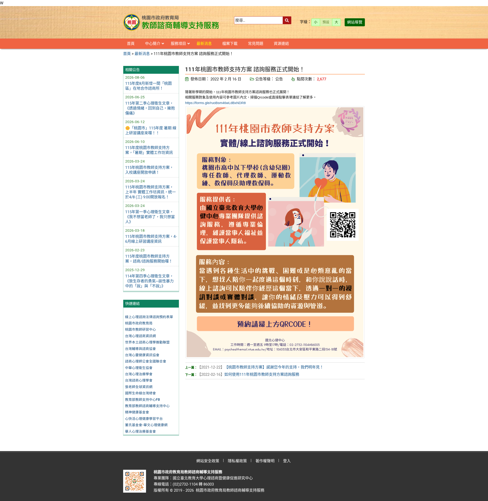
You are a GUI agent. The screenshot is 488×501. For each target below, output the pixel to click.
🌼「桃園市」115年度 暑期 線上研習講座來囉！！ (150, 130)
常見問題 (255, 43)
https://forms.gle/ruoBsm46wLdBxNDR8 (215, 103)
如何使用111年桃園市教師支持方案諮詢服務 (248, 374)
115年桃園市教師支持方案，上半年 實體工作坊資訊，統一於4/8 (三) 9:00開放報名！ (150, 192)
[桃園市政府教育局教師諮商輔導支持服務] (171, 22)
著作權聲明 (264, 461)
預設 (326, 22)
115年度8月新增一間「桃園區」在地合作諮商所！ (148, 86)
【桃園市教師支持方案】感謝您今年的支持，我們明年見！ (260, 367)
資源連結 (281, 43)
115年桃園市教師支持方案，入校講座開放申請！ (149, 170)
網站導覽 (354, 22)
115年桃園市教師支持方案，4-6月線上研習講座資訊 (151, 239)
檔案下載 (230, 43)
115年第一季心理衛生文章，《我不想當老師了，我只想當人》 (150, 217)
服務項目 (178, 43)
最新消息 (204, 43)
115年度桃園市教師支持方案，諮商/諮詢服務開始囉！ (149, 259)
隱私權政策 (237, 461)
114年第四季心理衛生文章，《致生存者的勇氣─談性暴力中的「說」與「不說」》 (149, 281)
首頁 (131, 43)
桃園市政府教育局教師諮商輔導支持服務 (229, 490)
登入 (287, 461)
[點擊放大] (275, 232)
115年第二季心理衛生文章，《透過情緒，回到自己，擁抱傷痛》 (150, 108)
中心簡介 (152, 43)
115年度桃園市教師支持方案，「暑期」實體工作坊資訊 (149, 150)
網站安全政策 (207, 461)
